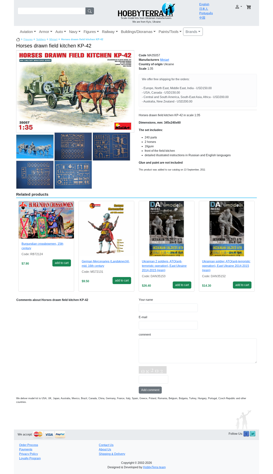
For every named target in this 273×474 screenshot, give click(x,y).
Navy (73, 32)
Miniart (53, 39)
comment (145, 334)
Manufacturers (149, 59)
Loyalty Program (30, 458)
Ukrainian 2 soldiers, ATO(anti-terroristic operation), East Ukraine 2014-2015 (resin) (164, 266)
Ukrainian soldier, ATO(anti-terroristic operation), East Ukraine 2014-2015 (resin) (226, 266)
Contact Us (106, 445)
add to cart (62, 262)
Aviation (26, 32)
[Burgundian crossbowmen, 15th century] (46, 220)
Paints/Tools (168, 32)
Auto (59, 32)
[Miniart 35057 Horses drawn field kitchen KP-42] (75, 91)
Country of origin (151, 64)
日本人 (203, 8)
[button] (231, 6)
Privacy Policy (28, 453)
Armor (44, 32)
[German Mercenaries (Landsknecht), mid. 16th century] (106, 228)
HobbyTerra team (154, 467)
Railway (108, 32)
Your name (146, 299)
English (204, 4)
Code (142, 55)
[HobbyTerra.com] (146, 9)
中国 (202, 17)
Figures (90, 32)
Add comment (150, 390)
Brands (191, 32)
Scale (143, 68)
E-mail (143, 317)
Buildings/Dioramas (136, 32)
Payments (25, 449)
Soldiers (41, 39)
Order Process (28, 445)
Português (206, 13)
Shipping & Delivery (112, 453)
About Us (105, 449)
